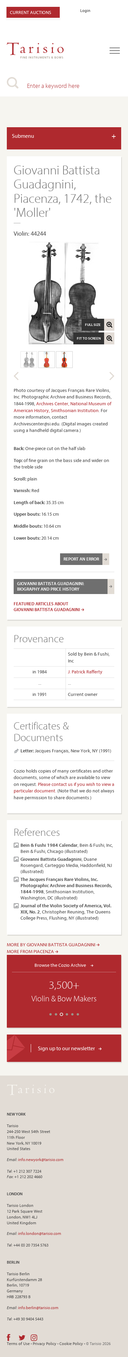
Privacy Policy (44, 1343)
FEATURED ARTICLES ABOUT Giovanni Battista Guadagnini (47, 606)
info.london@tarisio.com (39, 1233)
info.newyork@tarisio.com (40, 1159)
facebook (8, 1337)
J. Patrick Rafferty (85, 672)
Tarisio (31, 1089)
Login (85, 10)
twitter (22, 1337)
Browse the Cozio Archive (60, 965)
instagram (34, 1337)
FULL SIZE (93, 324)
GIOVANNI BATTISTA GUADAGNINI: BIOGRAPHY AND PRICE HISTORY (50, 586)
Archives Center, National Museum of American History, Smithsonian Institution (62, 406)
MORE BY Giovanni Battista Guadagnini (51, 944)
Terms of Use (18, 1343)
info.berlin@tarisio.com (38, 1307)
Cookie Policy (71, 1343)
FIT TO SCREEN (89, 338)
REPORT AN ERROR (81, 559)
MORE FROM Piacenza (31, 951)
